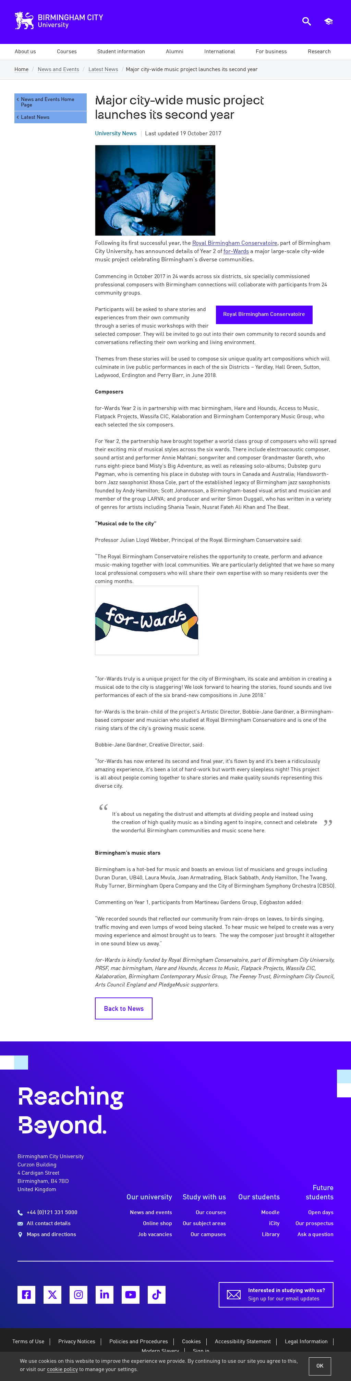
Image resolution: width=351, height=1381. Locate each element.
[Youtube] (131, 1295)
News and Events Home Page (47, 102)
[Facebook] (26, 1295)
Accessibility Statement (243, 1342)
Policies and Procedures (138, 1342)
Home (21, 69)
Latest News (103, 69)
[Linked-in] (104, 1295)
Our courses (211, 1212)
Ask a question (316, 1234)
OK (320, 1366)
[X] (52, 1295)
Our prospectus (314, 1223)
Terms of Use (28, 1342)
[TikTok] (157, 1295)
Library (271, 1234)
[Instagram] (78, 1295)
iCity (274, 1223)
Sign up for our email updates (286, 1295)
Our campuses (208, 1234)
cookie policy (62, 1369)
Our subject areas (204, 1223)
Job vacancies (155, 1234)
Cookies (191, 1342)
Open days (321, 1212)
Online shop (157, 1223)
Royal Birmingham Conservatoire (234, 243)
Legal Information (306, 1342)
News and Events (58, 69)
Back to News (124, 1009)
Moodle (270, 1212)
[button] (25, 51)
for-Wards (236, 251)
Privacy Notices (76, 1342)
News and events (151, 1212)
